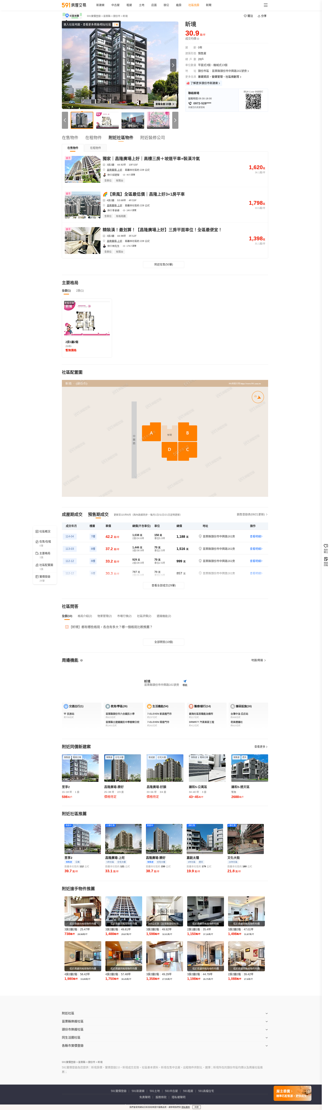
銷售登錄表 (251, 514)
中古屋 (115, 5)
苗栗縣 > (108, 16)
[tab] (73, 148)
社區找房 (193, 5)
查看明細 (255, 536)
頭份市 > (117, 16)
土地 (141, 5)
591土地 (155, 1091)
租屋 (129, 5)
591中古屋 (171, 1091)
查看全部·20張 (164, 104)
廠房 (179, 5)
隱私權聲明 (178, 1097)
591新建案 (138, 1091)
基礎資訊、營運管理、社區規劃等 (218, 76)
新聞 (208, 5)
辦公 (166, 5)
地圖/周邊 (257, 660)
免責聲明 (144, 1097)
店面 (154, 5)
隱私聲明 (186, 1107)
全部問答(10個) (163, 642)
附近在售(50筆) (163, 264)
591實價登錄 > (95, 16)
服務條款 (161, 1097)
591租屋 (188, 1091)
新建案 (100, 5)
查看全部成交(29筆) (164, 585)
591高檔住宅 (206, 1091)
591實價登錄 (118, 1091)
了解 (115, 24)
